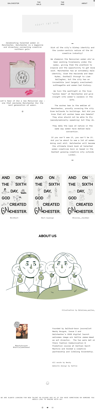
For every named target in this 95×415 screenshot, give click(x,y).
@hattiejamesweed (21, 347)
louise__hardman (81, 218)
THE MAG (62, 3)
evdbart (14, 218)
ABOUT (84, 3)
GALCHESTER (13, 3)
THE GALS (39, 3)
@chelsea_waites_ (86, 310)
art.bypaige (48, 218)
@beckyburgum (21, 346)
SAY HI (53, 397)
